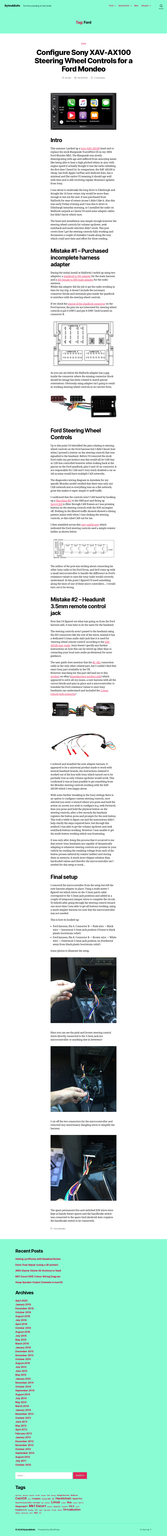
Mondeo (61, 1229)
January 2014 (23, 1410)
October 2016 (23, 1328)
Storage (53, 1510)
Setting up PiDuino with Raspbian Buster (38, 1259)
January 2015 (23, 1378)
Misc (136, 5)
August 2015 (22, 1363)
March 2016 (22, 1343)
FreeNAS (36, 1498)
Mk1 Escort (37, 1506)
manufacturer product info (85, 676)
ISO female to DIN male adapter (75, 279)
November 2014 (24, 1382)
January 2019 (23, 1304)
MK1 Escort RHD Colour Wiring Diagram (37, 1276)
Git (53, 1499)
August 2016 (22, 1332)
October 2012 (23, 1449)
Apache (31, 1495)
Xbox (31, 1513)
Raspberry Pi (21, 1510)
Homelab (36, 1503)
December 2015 (24, 1351)
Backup (53, 1495)
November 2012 (24, 1445)
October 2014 (23, 1386)
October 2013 (23, 1417)
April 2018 (21, 1324)
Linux (55, 1502)
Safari (40, 1510)
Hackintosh (63, 1498)
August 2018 (22, 1316)
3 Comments (99, 78)
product (55, 676)
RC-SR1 (97, 662)
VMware (17, 1513)
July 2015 (20, 1367)
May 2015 (20, 1374)
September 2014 (24, 1390)
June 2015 (21, 1371)
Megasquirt (21, 1506)
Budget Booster (63, 1495)
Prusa (77, 1506)
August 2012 (22, 1457)
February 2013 (23, 1433)
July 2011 (20, 1460)
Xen (36, 1512)
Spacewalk (47, 1510)
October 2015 (23, 1359)
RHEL (36, 1510)
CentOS (21, 1498)
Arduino (43, 1495)
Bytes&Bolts (12, 5)
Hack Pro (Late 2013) (23, 1503)
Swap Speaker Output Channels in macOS (39, 1282)
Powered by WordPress (49, 1529)
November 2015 (24, 1355)
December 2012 (24, 1441)
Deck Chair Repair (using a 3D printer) (36, 1264)
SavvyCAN (57, 504)
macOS (75, 1503)
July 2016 (21, 1335)
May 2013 (20, 1425)
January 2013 (23, 1437)
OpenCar (56, 1506)
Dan (69, 78)
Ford (55, 1229)
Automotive (123, 5)
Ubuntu (59, 1510)
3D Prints (25, 1495)
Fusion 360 (46, 1499)
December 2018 (24, 1308)
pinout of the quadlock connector (86, 303)
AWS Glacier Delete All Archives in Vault (38, 1270)
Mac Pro (81, 1503)
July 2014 (21, 1398)
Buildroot (74, 1495)
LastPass (47, 1503)
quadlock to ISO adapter (77, 276)
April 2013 (21, 1429)
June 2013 (21, 1421)
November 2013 (24, 1414)
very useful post (90, 524)
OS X (71, 1506)
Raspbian (31, 1510)
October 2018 (23, 1312)
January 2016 (23, 1347)
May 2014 (20, 1402)
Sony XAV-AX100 (90, 148)
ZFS (40, 1513)
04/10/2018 (82, 78)
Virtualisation (71, 1509)
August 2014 (22, 1394)
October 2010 (23, 1464)
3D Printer (18, 1495)
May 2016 (20, 1339)
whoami (144, 5)
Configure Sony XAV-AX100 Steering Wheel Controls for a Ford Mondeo (84, 60)
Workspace (24, 1513)
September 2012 (24, 1453)
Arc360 (37, 1495)
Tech (111, 5)
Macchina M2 (63, 500)
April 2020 (21, 1300)
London (63, 1503)
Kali (42, 1503)
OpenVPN (64, 1506)
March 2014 (22, 1406)
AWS (48, 1495)
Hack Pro (77, 1498)
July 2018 (21, 1320)
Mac (69, 1502)
